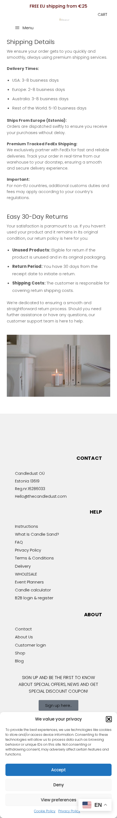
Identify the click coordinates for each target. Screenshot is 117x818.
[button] (109, 719)
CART (102, 14)
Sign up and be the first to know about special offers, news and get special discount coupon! (58, 684)
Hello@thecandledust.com (41, 496)
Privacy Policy (69, 811)
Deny (58, 785)
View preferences (58, 800)
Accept (58, 770)
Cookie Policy (45, 811)
